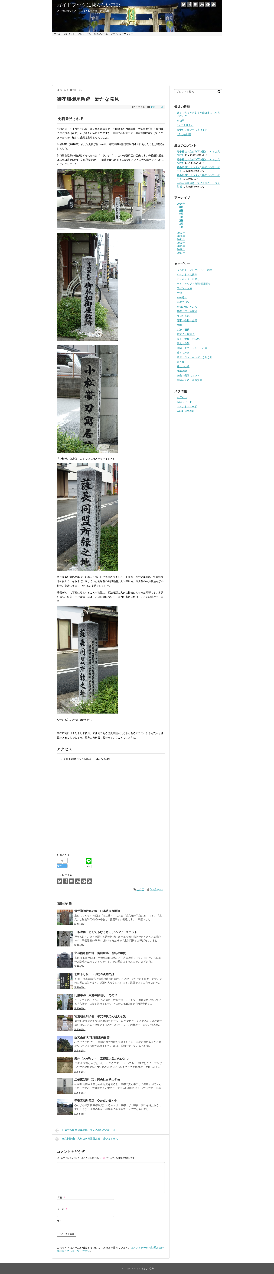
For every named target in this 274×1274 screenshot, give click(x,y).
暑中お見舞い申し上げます (192, 130)
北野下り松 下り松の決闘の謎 (94, 974)
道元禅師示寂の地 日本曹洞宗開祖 (97, 911)
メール (62, 1209)
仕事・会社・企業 (187, 320)
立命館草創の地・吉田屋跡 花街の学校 (100, 953)
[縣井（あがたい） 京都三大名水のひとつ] (65, 1065)
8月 (181, 207)
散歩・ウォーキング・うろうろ (194, 357)
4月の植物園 (184, 134)
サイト (61, 1220)
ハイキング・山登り (188, 279)
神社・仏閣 (183, 366)
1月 (181, 227)
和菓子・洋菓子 (186, 334)
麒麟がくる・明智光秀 (189, 380)
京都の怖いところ (187, 306)
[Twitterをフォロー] (183, 4)
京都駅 (180, 120)
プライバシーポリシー (122, 33)
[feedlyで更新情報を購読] (207, 4)
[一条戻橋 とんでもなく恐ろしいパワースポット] (65, 938)
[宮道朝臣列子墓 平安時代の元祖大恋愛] (65, 1023)
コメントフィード (187, 406)
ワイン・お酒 (184, 288)
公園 (179, 325)
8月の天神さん (185, 125)
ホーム (57, 33)
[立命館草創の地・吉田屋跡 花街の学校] (65, 960)
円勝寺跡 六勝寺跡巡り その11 (95, 995)
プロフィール (84, 33)
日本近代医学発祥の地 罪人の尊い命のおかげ (88, 1130)
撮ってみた (183, 352)
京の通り (182, 297)
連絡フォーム (101, 33)
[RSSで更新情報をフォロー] (213, 4)
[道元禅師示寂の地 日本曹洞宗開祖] (65, 917)
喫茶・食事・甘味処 (188, 339)
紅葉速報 (182, 371)
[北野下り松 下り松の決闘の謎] (65, 981)
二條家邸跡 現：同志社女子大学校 (97, 1079)
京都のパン (183, 302)
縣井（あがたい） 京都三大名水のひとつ (101, 1058)
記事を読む (79, 924)
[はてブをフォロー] (195, 4)
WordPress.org (185, 411)
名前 (61, 1197)
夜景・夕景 (183, 343)
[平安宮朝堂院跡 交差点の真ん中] (65, 1107)
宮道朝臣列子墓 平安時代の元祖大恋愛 (100, 1016)
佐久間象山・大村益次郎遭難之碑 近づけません (90, 1138)
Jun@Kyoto (156, 889)
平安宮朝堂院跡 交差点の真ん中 (95, 1100)
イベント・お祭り (187, 274)
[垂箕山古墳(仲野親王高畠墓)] (65, 1044)
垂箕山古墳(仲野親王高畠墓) (92, 1037)
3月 (181, 220)
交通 (179, 293)
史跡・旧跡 (156, 107)
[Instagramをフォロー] (201, 4)
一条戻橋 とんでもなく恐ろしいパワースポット (105, 932)
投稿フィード (184, 402)
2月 (181, 223)
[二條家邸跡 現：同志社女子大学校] (65, 1086)
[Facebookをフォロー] (189, 4)
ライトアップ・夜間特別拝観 (193, 283)
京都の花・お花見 (187, 311)
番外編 (180, 361)
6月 (181, 210)
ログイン (182, 397)
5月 (181, 213)
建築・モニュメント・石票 (192, 348)
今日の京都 (183, 316)
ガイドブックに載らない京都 (88, 4)
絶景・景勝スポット (188, 375)
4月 (181, 217)
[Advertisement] (137, 61)
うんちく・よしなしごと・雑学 (194, 270)
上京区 (140, 889)
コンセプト (69, 33)
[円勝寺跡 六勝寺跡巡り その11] (65, 1002)
